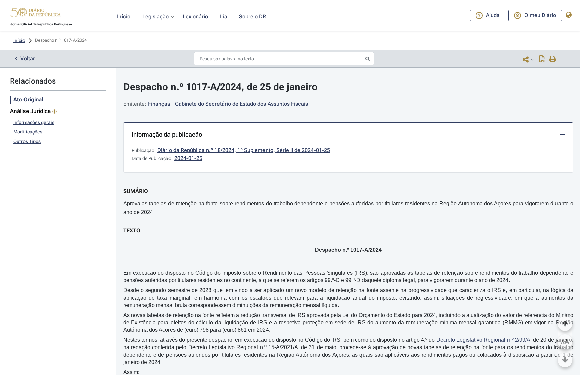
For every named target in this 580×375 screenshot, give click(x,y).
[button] (35, 13)
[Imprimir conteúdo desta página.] (553, 59)
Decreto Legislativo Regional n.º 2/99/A (483, 340)
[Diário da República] (35, 14)
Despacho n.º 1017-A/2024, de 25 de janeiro (220, 86)
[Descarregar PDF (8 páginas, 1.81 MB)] (542, 59)
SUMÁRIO (135, 191)
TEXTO (131, 230)
